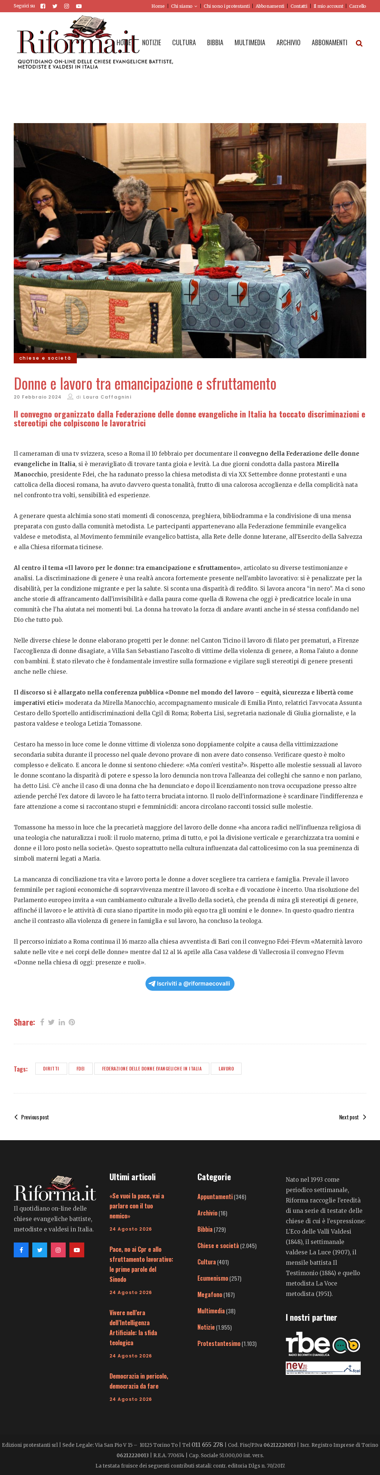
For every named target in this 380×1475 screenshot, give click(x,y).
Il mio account (328, 6)
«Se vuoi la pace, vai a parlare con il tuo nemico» (136, 1205)
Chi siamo (182, 6)
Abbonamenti (270, 6)
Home (158, 6)
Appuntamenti (215, 1196)
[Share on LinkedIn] (62, 1021)
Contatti (299, 6)
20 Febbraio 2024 (38, 397)
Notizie (206, 1327)
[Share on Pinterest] (72, 1021)
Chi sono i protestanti (226, 6)
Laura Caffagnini (107, 397)
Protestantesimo (218, 1343)
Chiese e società (218, 1245)
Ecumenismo (212, 1278)
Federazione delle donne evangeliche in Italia (152, 1068)
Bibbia (205, 1229)
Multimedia (211, 1310)
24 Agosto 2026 (131, 1229)
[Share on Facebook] (42, 1021)
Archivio (207, 1212)
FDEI (80, 1068)
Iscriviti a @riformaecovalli (193, 983)
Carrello (357, 6)
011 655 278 (207, 1444)
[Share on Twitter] (51, 1021)
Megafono (209, 1294)
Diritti (51, 1068)
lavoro (226, 1068)
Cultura (206, 1261)
